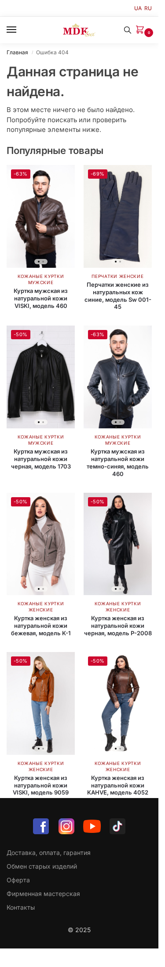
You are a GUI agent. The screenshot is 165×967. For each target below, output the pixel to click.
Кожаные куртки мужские (41, 440)
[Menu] (20, 30)
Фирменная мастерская (43, 893)
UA (138, 8)
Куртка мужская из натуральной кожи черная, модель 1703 (41, 459)
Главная (17, 52)
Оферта (18, 880)
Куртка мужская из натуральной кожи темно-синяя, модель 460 (118, 462)
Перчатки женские (117, 276)
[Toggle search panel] (127, 30)
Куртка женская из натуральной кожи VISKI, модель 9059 (41, 785)
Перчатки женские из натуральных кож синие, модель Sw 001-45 (117, 296)
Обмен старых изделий (42, 866)
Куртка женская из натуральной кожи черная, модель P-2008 (118, 626)
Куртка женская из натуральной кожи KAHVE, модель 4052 (117, 785)
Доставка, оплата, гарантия (49, 852)
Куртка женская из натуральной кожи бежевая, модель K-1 (41, 626)
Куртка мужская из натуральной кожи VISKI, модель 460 (41, 298)
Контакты (21, 907)
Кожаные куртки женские (41, 606)
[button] (142, 30)
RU (148, 8)
